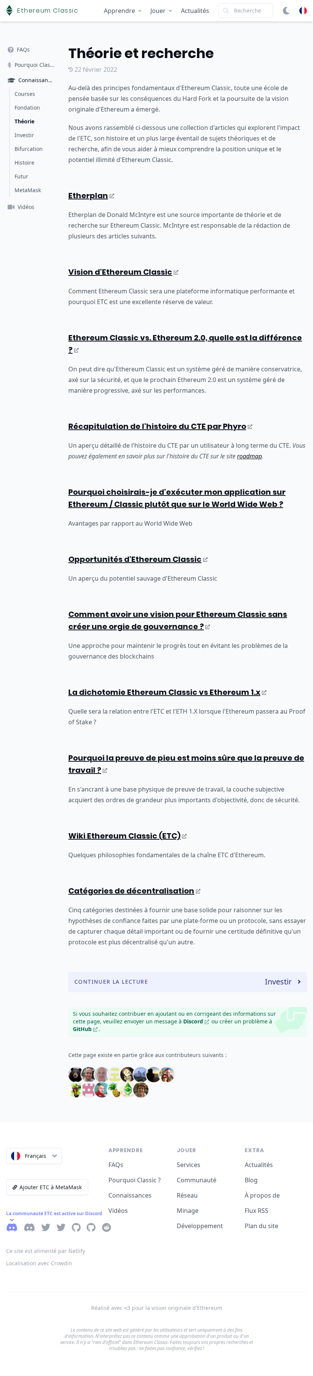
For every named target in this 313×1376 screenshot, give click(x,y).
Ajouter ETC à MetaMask (50, 1187)
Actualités (195, 10)
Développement (200, 1226)
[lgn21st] (153, 1074)
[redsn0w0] (115, 1090)
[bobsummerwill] (89, 1074)
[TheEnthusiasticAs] (128, 1090)
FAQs (115, 1165)
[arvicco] (76, 1074)
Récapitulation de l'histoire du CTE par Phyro (157, 426)
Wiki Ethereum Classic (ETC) (124, 835)
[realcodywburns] (102, 1090)
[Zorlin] (140, 1090)
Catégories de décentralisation (131, 890)
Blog (251, 1180)
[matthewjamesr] (166, 1074)
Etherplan (88, 195)
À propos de (262, 1195)
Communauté (196, 1180)
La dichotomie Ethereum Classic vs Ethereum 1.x (164, 692)
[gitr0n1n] (128, 1074)
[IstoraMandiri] (140, 1074)
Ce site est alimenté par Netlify (45, 1251)
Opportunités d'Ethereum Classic (135, 559)
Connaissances (130, 1195)
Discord (193, 1021)
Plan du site (261, 1226)
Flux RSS (256, 1210)
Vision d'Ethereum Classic (120, 272)
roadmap (249, 456)
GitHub (82, 1029)
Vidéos (118, 1210)
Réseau (187, 1195)
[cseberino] (102, 1074)
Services (188, 1165)
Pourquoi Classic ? (134, 1180)
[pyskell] (89, 1090)
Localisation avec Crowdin (39, 1263)
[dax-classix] (115, 1074)
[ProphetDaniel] (76, 1090)
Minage (187, 1210)
